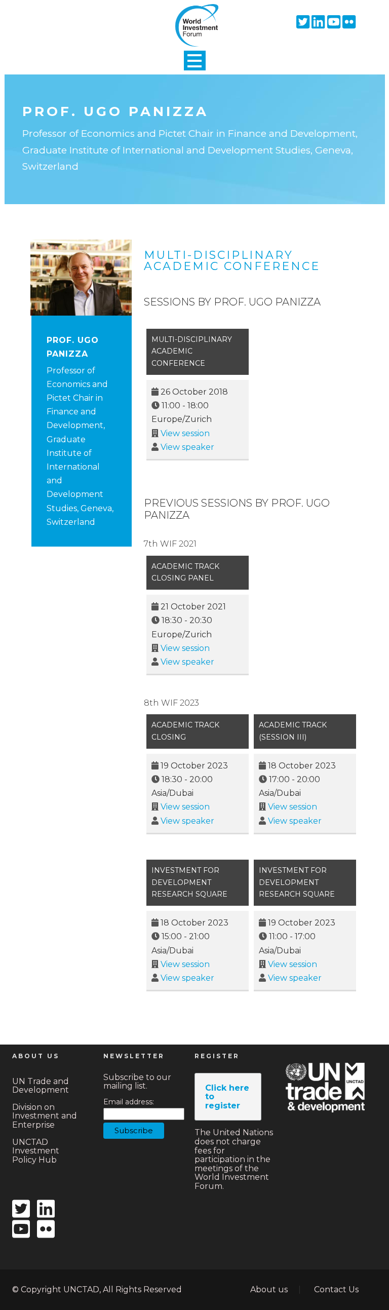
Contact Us (336, 1289)
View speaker (187, 447)
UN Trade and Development (40, 1085)
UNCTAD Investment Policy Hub (35, 1151)
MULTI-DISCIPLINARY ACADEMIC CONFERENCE (232, 260)
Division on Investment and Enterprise (44, 1116)
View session (185, 433)
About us (269, 1289)
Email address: (128, 1102)
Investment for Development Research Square (189, 882)
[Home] (194, 16)
